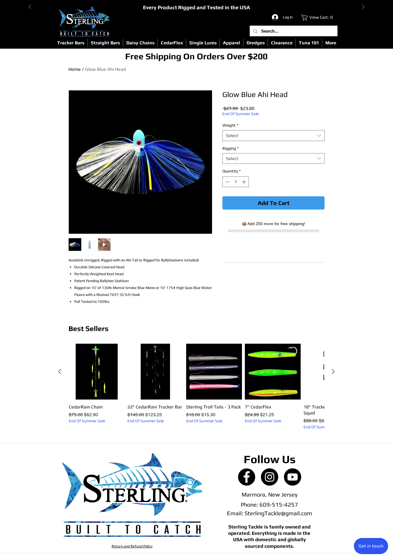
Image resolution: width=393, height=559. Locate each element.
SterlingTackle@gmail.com (278, 513)
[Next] (363, 7)
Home (74, 69)
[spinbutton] (235, 182)
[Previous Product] (60, 371)
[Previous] (30, 7)
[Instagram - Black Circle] (269, 477)
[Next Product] (333, 371)
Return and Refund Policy (132, 546)
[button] (70, 43)
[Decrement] (226, 182)
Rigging (230, 148)
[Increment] (244, 182)
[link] (318, 17)
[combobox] (273, 135)
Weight (230, 125)
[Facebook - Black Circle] (246, 477)
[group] (196, 386)
